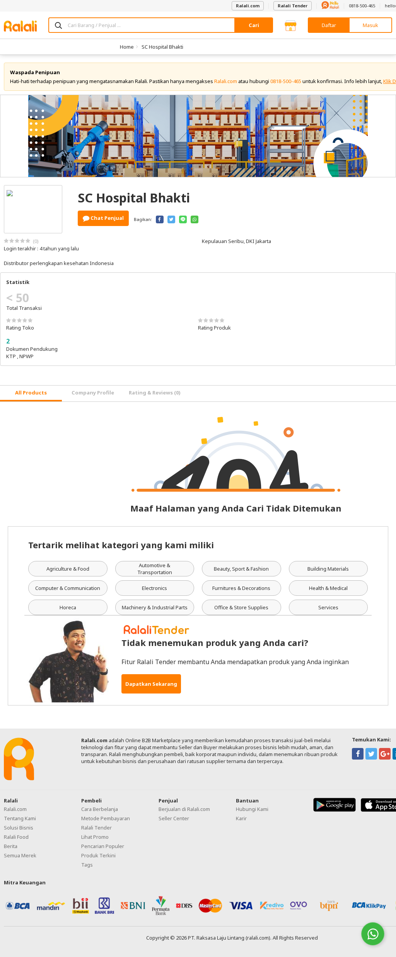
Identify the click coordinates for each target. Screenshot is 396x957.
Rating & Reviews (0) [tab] (155, 392)
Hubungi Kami (252, 809)
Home (127, 46)
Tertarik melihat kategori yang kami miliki (121, 545)
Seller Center (174, 818)
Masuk (370, 25)
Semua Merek (20, 855)
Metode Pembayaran (105, 818)
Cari (254, 25)
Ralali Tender (292, 5)
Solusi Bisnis (18, 827)
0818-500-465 (362, 5)
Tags (87, 864)
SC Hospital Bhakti (162, 46)
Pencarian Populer (102, 846)
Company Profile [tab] (93, 392)
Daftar (329, 25)
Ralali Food (16, 836)
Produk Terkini (98, 855)
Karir (241, 818)
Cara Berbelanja (99, 809)
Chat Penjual (106, 217)
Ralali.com (247, 5)
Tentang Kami (20, 818)
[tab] (31, 393)
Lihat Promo (95, 836)
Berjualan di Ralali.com (184, 809)
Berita (10, 846)
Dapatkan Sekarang (151, 683)
